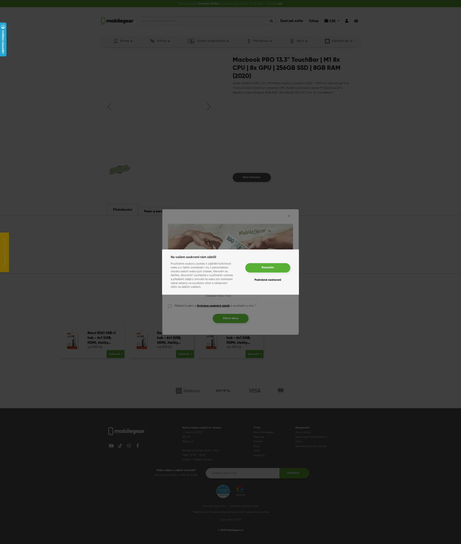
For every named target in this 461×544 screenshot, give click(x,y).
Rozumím (268, 267)
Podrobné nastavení (267, 280)
